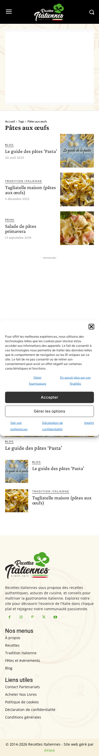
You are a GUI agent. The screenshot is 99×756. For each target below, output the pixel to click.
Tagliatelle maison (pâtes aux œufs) (30, 190)
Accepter (49, 397)
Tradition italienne (23, 180)
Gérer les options (49, 411)
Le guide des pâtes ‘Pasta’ (31, 151)
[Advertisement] (49, 67)
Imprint (89, 422)
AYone (49, 750)
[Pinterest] (32, 617)
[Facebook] (9, 617)
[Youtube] (55, 617)
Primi (9, 219)
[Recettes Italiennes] (49, 12)
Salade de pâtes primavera (20, 228)
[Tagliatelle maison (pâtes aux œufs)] (77, 189)
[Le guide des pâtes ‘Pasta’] (77, 151)
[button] (91, 326)
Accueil (10, 121)
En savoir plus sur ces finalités (75, 380)
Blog (9, 144)
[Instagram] (20, 617)
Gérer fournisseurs (37, 380)
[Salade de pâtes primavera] (77, 228)
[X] (43, 617)
